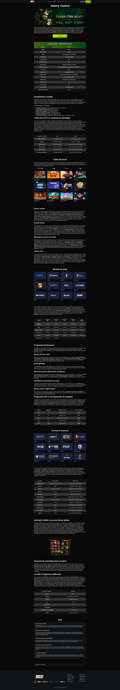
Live (52, 168)
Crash (66, 168)
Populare (39, 168)
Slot (79, 168)
